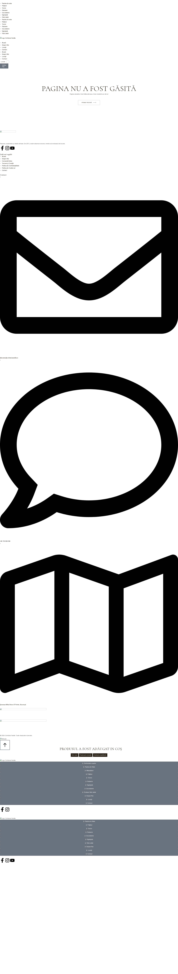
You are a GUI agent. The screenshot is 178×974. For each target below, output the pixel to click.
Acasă (4, 43)
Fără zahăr (5, 17)
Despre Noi (5, 45)
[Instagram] (7, 148)
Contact (4, 50)
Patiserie (4, 10)
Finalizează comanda (85, 755)
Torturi (4, 8)
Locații (4, 47)
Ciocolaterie (5, 13)
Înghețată (5, 15)
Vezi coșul (74, 755)
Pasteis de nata (7, 3)
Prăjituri (4, 6)
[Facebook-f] (2, 148)
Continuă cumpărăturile (100, 755)
